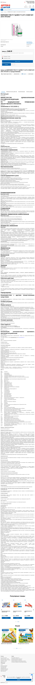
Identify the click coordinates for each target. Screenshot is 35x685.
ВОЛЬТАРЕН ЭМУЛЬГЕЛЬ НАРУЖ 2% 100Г (6, 611)
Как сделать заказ (4, 657)
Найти (32, 9)
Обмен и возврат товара (5, 658)
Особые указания (29, 91)
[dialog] (19, 678)
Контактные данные (4, 665)
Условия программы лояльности (16, 658)
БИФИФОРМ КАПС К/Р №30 (28, 611)
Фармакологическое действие (11, 91)
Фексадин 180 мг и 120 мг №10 (23, 643)
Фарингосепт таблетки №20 (6, 643)
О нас (2, 664)
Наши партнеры (3, 671)
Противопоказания (21, 91)
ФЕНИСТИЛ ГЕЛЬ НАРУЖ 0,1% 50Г (17, 611)
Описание (3, 91)
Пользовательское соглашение (16, 659)
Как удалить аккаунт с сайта (5, 659)
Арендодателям (3, 667)
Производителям (3, 666)
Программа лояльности (15, 657)
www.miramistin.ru (21, 337)
